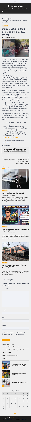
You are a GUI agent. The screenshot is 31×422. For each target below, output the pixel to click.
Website (4, 325)
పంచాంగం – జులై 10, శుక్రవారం (8, 344)
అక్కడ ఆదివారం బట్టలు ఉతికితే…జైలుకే (19, 382)
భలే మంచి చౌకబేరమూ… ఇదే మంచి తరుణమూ (12, 347)
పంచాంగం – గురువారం (6, 353)
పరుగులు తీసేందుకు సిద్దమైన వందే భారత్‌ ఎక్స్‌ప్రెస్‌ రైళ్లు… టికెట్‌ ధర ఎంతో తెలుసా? (14, 266)
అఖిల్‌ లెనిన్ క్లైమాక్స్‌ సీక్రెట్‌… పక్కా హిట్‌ (10, 355)
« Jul (15, 413)
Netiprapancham (15, 6)
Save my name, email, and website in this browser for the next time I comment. (15, 334)
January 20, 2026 (7, 142)
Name (3, 310)
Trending (6, 25)
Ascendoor (9, 420)
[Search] (28, 11)
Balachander (6, 38)
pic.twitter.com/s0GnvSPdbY (11, 138)
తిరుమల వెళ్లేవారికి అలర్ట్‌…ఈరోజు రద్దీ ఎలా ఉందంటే (13, 350)
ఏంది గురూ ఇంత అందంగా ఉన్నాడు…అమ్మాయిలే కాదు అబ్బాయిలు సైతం (19, 365)
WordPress (23, 420)
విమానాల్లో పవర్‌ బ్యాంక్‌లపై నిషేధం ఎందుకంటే (13, 193)
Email (3, 318)
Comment (5, 289)
